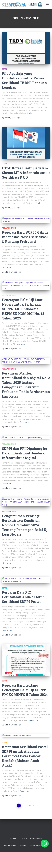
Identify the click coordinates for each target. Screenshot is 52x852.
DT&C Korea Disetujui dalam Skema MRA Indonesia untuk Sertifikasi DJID (26, 172)
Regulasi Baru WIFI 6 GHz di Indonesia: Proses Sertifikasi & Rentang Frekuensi (25, 237)
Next (31, 805)
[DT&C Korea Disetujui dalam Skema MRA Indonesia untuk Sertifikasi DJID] (26, 143)
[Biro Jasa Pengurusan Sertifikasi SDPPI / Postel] (23, 4)
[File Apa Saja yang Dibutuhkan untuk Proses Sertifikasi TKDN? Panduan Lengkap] (26, 48)
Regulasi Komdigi (9, 228)
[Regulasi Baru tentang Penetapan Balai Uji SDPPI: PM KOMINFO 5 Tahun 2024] (26, 660)
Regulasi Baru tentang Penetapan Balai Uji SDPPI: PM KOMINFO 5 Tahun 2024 (25, 690)
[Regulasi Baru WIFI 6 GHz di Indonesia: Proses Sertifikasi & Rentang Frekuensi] (26, 220)
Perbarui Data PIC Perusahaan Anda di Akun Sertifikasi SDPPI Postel (23, 597)
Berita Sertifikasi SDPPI (32, 839)
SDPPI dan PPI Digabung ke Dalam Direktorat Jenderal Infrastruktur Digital (24, 453)
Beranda (14, 839)
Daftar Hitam (10, 845)
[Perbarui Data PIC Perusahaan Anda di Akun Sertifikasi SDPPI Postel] (26, 580)
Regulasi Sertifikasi (39, 845)
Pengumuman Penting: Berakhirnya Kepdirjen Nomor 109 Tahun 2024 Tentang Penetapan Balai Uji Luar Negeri (25, 525)
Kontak (23, 845)
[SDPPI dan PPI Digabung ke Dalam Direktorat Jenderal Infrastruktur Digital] (26, 437)
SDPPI (4, 69)
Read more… (32, 113)
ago (15, 118)
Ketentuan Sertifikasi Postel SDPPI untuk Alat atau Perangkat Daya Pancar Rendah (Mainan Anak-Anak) (25, 756)
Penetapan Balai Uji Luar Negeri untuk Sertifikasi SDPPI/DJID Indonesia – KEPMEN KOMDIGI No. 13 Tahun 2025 (23, 309)
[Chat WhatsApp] (45, 844)
